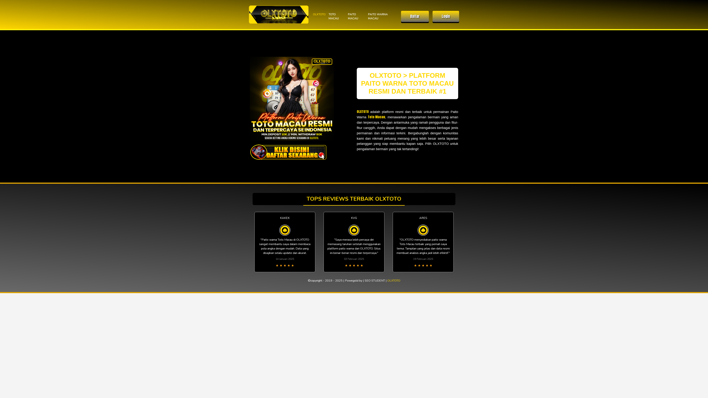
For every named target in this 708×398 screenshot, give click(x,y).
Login (446, 16)
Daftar (415, 16)
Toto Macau (376, 116)
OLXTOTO (319, 14)
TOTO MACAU (334, 16)
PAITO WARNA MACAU (378, 16)
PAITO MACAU (353, 16)
